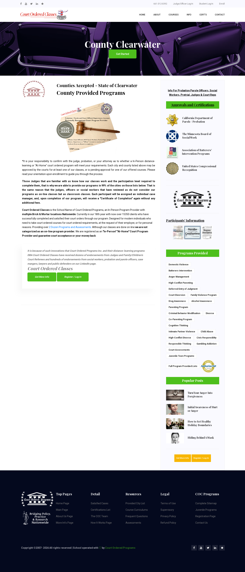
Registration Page (205, 516)
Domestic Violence (179, 264)
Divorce (210, 313)
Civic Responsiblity (206, 337)
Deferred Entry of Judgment (183, 289)
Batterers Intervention (180, 270)
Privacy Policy (168, 516)
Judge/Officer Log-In (183, 4)
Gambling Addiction (206, 344)
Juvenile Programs (206, 509)
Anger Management (179, 277)
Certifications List (100, 509)
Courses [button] (174, 14)
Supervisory (167, 509)
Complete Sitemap (206, 503)
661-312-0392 (160, 4)
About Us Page (64, 516)
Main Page (62, 509)
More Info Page (64, 522)
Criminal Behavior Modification (184, 313)
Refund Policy (168, 522)
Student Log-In (206, 4)
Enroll (222, 4)
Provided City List (135, 503)
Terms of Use (168, 503)
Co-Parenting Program (180, 319)
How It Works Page (101, 522)
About (157, 14)
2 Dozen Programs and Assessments (70, 227)
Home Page (62, 503)
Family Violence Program (203, 295)
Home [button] (142, 14)
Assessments (133, 522)
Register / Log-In (72, 277)
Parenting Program (178, 307)
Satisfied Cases (99, 503)
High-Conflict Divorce (180, 337)
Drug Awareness (177, 301)
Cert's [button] (203, 14)
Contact (220, 14)
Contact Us (201, 522)
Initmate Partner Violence (182, 331)
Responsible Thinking (180, 344)
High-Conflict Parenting (181, 283)
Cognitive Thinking (178, 325)
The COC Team (99, 516)
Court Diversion (177, 295)
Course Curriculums (137, 509)
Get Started (122, 54)
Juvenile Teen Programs (181, 356)
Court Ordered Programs (120, 547)
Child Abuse (207, 331)
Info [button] (189, 14)
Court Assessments (179, 350)
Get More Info (42, 277)
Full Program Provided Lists (183, 366)
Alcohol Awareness (201, 301)
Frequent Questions (137, 516)
